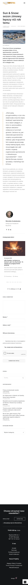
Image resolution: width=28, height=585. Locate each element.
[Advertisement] (14, 452)
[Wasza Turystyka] (9, 2)
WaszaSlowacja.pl (14, 567)
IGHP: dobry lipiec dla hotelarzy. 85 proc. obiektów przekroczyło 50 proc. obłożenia (13, 263)
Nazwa (5, 317)
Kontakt (14, 548)
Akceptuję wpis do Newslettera (13, 523)
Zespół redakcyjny (14, 554)
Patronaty (14, 550)
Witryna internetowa (9, 333)
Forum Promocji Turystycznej (14, 565)
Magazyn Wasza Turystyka (14, 563)
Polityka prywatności (14, 552)
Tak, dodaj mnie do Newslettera (13, 347)
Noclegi (14, 26)
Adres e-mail (7, 325)
